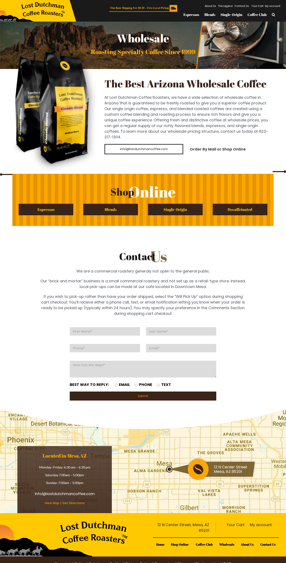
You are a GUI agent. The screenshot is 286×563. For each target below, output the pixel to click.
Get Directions (73, 503)
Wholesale (226, 544)
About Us (247, 544)
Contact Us (268, 544)
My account (260, 524)
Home (160, 544)
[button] (273, 14)
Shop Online (180, 544)
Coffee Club (204, 544)
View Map (52, 503)
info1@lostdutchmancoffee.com (65, 493)
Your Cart (235, 524)
